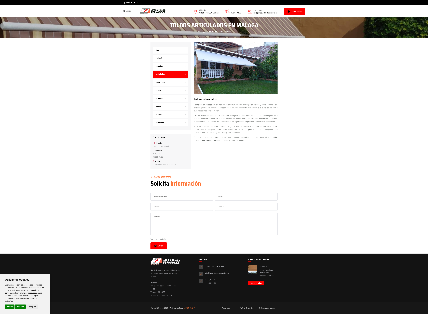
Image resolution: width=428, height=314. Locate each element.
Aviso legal (226, 308)
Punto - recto (160, 82)
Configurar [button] (32, 307)
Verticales (159, 98)
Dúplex (158, 106)
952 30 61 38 (158, 157)
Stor (157, 50)
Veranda (158, 114)
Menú (128, 11)
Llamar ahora (296, 11)
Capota (158, 90)
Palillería (159, 58)
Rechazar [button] (20, 307)
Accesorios (159, 122)
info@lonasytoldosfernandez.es (265, 13)
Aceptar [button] (10, 307)
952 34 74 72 (236, 13)
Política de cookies (246, 308)
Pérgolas (159, 66)
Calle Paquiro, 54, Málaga (209, 13)
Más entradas (256, 283)
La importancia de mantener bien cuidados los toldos (266, 273)
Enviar (160, 246)
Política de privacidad (267, 308)
